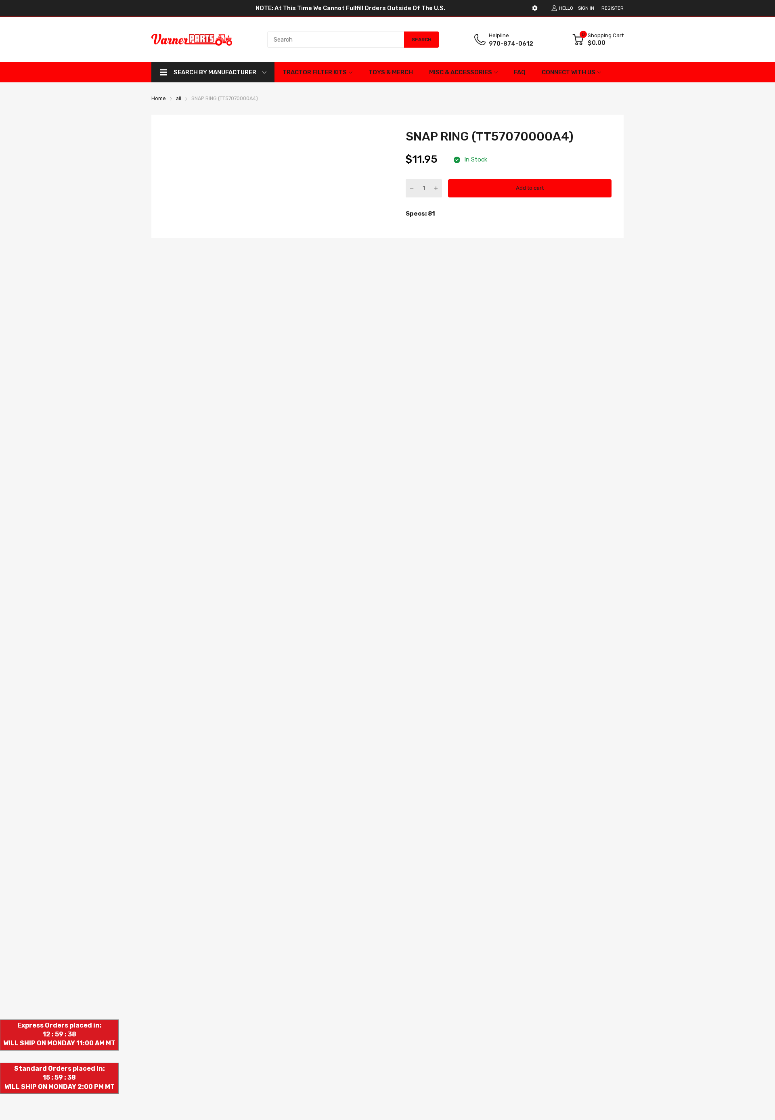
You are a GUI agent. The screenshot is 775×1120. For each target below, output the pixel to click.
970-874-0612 (511, 43)
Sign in (586, 8)
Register (612, 8)
